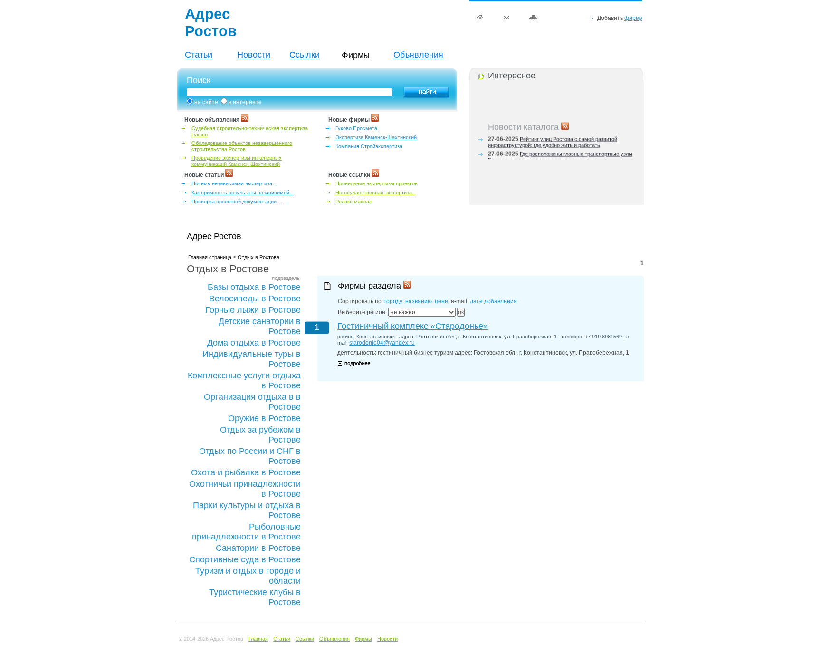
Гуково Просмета (356, 128)
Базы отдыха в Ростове (254, 287)
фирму (633, 18)
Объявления (418, 54)
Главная (258, 639)
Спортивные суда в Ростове (245, 559)
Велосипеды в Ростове (255, 298)
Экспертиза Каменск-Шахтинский (376, 137)
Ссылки (304, 54)
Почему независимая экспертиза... (234, 183)
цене (441, 301)
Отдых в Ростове (258, 257)
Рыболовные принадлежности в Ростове (246, 531)
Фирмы (363, 639)
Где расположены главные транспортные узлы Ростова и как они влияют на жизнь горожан (560, 155)
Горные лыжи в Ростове (253, 310)
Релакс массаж (353, 201)
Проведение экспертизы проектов (376, 183)
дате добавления (493, 301)
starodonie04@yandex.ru (382, 342)
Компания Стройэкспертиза (368, 146)
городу (393, 301)
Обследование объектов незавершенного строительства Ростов (241, 146)
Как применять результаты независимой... (242, 192)
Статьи (198, 54)
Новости (253, 54)
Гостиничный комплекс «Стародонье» (412, 326)
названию (418, 301)
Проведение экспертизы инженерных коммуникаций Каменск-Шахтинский (236, 161)
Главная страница (209, 257)
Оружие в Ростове (264, 418)
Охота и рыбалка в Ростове (246, 472)
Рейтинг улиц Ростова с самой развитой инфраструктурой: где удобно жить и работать (552, 140)
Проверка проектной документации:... (236, 201)
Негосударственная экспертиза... (375, 192)
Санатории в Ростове (258, 548)
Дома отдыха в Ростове (254, 342)
